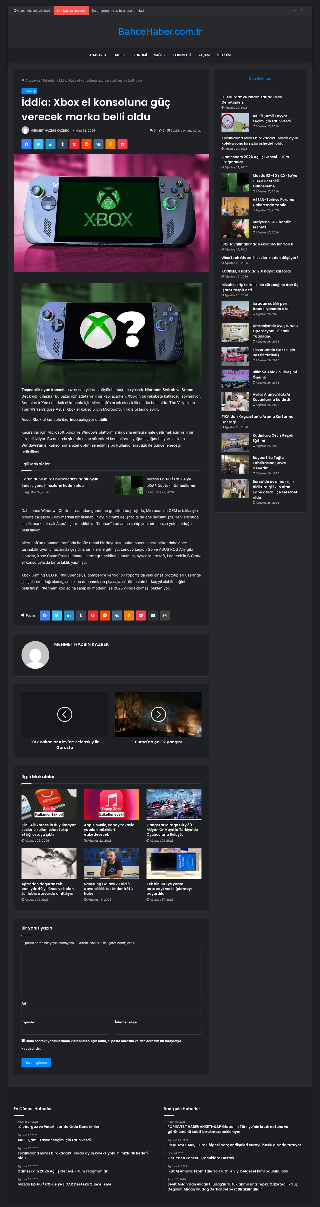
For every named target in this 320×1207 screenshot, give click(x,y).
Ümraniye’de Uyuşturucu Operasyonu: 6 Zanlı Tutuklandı (275, 331)
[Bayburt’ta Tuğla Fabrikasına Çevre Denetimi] (235, 464)
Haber (119, 55)
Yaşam (204, 55)
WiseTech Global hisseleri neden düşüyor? (260, 257)
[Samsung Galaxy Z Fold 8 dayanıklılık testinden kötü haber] (111, 863)
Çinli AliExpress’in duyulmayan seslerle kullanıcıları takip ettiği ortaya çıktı (49, 829)
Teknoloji (182, 55)
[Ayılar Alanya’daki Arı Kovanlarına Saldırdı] (235, 401)
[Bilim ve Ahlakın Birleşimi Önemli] (235, 379)
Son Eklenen (260, 78)
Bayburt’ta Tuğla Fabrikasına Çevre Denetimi (269, 463)
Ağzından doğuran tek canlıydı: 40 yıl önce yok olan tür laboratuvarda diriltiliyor (48, 888)
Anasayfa (97, 55)
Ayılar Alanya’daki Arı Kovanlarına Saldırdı (272, 397)
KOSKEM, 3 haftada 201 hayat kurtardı (256, 271)
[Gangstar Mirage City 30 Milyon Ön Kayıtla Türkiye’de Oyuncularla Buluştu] (174, 804)
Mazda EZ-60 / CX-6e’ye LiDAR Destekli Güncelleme (275, 181)
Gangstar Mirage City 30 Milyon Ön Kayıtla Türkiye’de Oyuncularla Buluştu (172, 829)
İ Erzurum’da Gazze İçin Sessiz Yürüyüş (274, 352)
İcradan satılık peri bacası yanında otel (271, 306)
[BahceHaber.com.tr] (160, 31)
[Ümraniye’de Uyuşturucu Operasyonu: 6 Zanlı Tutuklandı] (235, 332)
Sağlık (160, 55)
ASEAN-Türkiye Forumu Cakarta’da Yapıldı (273, 202)
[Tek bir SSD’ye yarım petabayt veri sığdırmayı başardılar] (174, 863)
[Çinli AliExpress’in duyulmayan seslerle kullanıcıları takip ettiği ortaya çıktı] (49, 804)
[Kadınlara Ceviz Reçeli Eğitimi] (235, 442)
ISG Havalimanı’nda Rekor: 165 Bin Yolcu (257, 244)
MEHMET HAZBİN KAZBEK (49, 130)
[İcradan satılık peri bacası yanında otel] (235, 310)
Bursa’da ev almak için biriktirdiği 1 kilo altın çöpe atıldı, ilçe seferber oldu (275, 489)
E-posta (29, 1022)
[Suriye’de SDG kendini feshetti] (235, 228)
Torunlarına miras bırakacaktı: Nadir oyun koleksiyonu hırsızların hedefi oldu (150, 11)
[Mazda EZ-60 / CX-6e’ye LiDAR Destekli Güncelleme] (129, 485)
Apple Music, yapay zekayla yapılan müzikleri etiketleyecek (109, 829)
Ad (25, 1003)
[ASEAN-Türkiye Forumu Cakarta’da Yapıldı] (235, 206)
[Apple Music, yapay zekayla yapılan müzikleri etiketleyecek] (111, 804)
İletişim (224, 55)
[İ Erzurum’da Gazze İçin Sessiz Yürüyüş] (235, 356)
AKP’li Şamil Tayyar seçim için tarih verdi (272, 118)
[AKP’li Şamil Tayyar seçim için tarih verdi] (235, 122)
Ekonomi (139, 55)
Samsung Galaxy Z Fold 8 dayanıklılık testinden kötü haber (108, 888)
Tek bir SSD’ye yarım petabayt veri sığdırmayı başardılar (169, 888)
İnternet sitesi (126, 1022)
